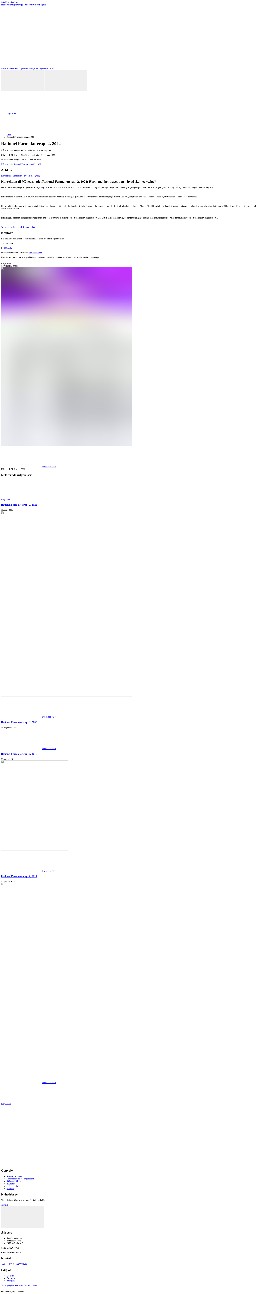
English (42, 5)
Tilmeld (4, 1205)
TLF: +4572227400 (18, 1264)
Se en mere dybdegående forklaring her (18, 227)
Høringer (32, 68)
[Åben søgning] (22, 80)
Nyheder (5, 68)
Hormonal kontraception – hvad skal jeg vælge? (21, 176)
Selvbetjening (33, 5)
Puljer (9, 5)
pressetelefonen (35, 252)
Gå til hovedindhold (9, 2)
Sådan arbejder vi (14, 1181)
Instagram (11, 1280)
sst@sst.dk (5, 1264)
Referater (10, 1183)
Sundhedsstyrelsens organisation (20, 1179)
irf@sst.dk (7, 248)
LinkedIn (10, 1276)
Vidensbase (13, 68)
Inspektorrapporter (19, 5)
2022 (9, 134)
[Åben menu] (65, 80)
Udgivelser (23, 68)
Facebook (11, 1278)
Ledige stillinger (13, 1186)
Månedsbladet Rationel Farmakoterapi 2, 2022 (21, 164)
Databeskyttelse (30, 1285)
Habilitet (10, 1188)
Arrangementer (42, 68)
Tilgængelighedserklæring (12, 1285)
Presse (4, 5)
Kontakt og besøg (14, 1176)
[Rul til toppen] (22, 1217)
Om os (51, 68)
